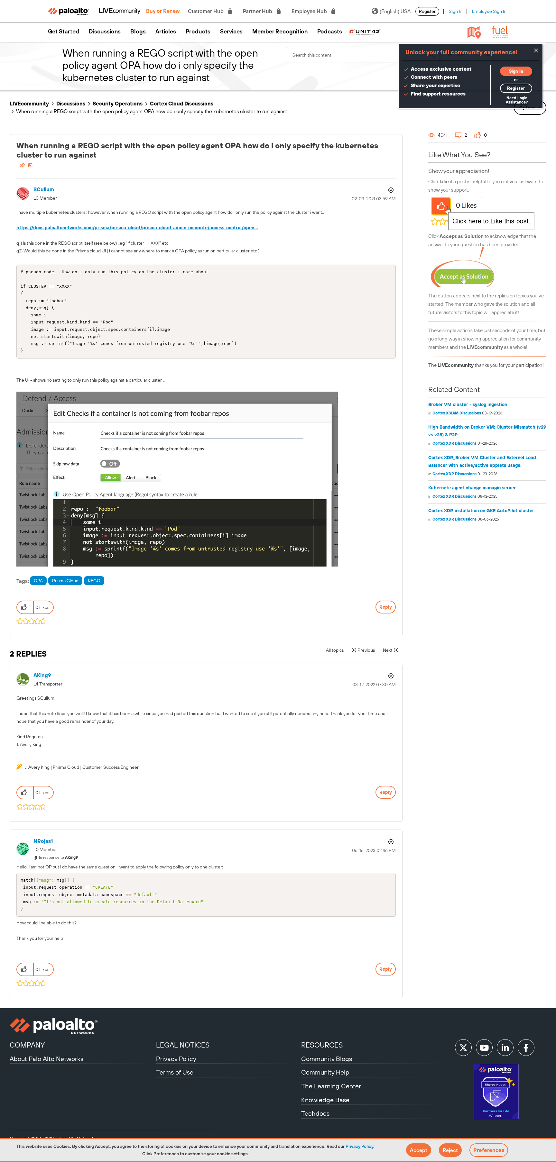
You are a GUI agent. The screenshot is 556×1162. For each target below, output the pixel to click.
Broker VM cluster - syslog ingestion (467, 404)
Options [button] (390, 190)
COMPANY (27, 1045)
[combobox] (363, 54)
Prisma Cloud (65, 580)
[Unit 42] (364, 31)
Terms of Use (174, 1072)
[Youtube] (484, 1047)
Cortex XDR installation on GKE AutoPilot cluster (481, 510)
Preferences (488, 1150)
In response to (58, 857)
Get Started (63, 31)
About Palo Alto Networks (46, 1058)
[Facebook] (526, 1047)
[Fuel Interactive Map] (474, 32)
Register (427, 11)
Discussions (105, 31)
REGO (94, 580)
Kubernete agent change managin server (472, 487)
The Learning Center (331, 1086)
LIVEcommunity (29, 103)
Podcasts (329, 31)
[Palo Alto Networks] (82, 1026)
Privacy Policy (359, 1146)
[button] (418, 1150)
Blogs (138, 31)
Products (198, 31)
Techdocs (315, 1113)
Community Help (325, 1072)
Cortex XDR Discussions (454, 443)
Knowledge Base (325, 1099)
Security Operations (118, 103)
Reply (385, 607)
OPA (38, 580)
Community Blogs (326, 1058)
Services (231, 31)
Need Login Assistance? (517, 100)
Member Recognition (280, 31)
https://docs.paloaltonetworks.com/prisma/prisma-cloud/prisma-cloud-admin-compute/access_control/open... (137, 227)
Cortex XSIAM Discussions (456, 413)
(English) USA (395, 11)
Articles (165, 31)
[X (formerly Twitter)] (463, 1047)
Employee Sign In (489, 11)
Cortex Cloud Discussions (181, 103)
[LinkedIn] (505, 1047)
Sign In (455, 11)
